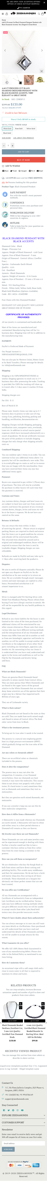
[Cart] (42, 13)
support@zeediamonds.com (17, 1099)
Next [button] (42, 50)
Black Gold (7, 133)
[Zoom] (41, 71)
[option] (23, 52)
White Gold (7, 128)
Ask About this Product (23, 138)
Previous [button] (5, 50)
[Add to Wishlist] (20, 1007)
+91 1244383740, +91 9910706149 (19, 1094)
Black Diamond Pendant (25, 186)
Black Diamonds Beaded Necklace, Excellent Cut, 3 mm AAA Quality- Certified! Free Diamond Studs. (12, 1031)
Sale (5, 32)
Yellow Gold (31, 128)
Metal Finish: (14, 125)
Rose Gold (18, 128)
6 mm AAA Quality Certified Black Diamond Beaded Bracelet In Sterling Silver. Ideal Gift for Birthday (34, 1031)
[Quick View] (20, 1003)
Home (4, 20)
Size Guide (6, 138)
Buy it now (23, 160)
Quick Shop (12, 1021)
